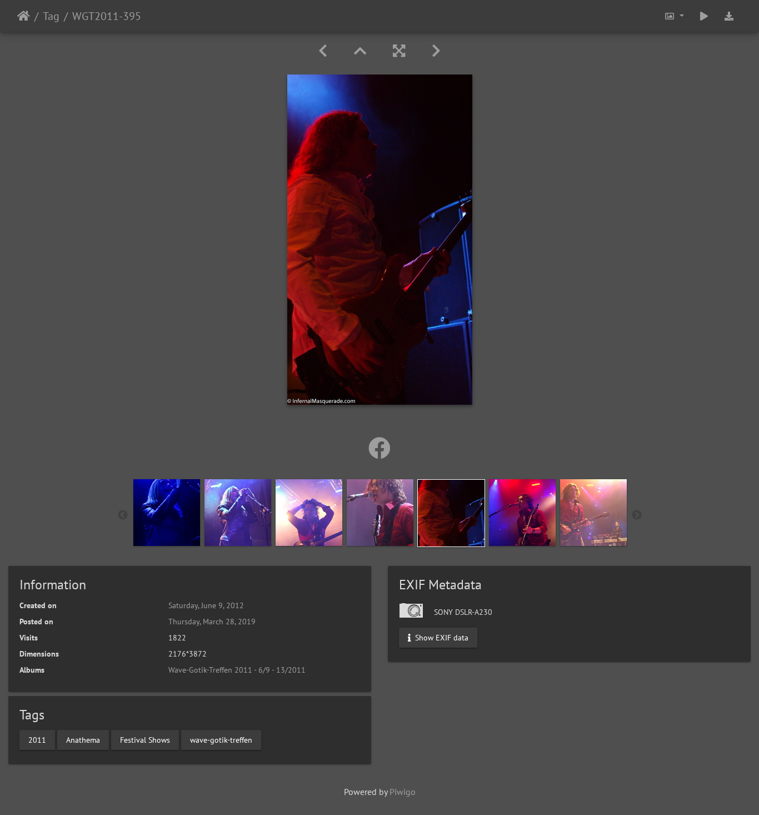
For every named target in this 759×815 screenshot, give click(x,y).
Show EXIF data (440, 638)
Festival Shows (145, 739)
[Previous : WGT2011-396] (323, 51)
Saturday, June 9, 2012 (206, 605)
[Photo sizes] (674, 15)
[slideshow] (704, 15)
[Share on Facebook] (379, 448)
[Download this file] (729, 15)
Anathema (83, 739)
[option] (166, 512)
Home (23, 16)
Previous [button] (122, 515)
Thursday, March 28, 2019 (212, 622)
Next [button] (636, 515)
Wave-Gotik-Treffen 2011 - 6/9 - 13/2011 (237, 670)
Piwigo (403, 791)
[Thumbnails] (360, 51)
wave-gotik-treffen (221, 739)
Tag (51, 16)
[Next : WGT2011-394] (436, 51)
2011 (37, 739)
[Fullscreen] (398, 51)
